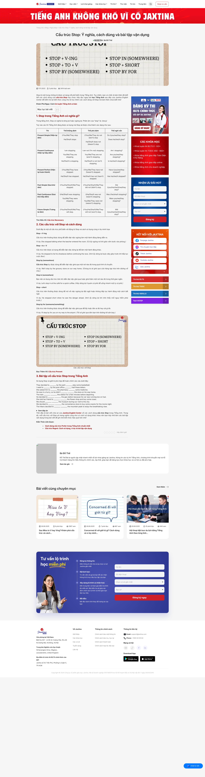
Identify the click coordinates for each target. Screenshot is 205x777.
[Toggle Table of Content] (56, 110)
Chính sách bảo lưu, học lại (104, 638)
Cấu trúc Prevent (55, 371)
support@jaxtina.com (138, 634)
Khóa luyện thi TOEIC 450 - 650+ (148, 151)
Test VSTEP (138, 301)
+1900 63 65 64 (137, 638)
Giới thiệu (76, 634)
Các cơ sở (76, 642)
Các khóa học (78, 638)
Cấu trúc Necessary (55, 220)
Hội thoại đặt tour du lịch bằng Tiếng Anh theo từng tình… (145, 531)
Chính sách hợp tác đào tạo (104, 646)
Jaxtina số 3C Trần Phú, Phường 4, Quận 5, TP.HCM (51, 664)
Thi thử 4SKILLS (139, 293)
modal (150, 4)
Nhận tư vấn (162, 4)
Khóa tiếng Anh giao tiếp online (147, 162)
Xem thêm (161, 487)
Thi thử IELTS (138, 279)
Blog (46, 28)
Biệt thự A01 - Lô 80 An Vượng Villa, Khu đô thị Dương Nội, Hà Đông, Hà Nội (51, 641)
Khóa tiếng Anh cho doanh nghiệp (149, 167)
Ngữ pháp (53, 28)
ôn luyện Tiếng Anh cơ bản (66, 104)
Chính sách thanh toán (103, 642)
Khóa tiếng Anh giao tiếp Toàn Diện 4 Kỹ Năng (149, 156)
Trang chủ (40, 28)
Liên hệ (75, 650)
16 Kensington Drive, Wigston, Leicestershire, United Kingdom (47, 651)
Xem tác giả (65, 464)
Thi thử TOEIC (139, 286)
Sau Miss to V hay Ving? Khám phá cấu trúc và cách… (56, 531)
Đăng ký (150, 219)
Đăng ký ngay (140, 597)
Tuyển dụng (77, 646)
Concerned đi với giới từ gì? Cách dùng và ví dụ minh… (101, 531)
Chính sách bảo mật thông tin (105, 634)
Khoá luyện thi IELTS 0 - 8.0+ (146, 146)
